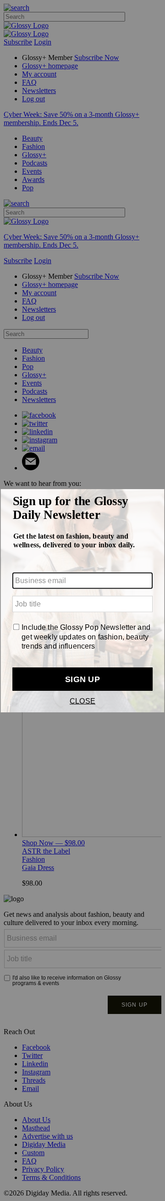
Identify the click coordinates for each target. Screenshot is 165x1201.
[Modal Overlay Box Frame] (82, 600)
